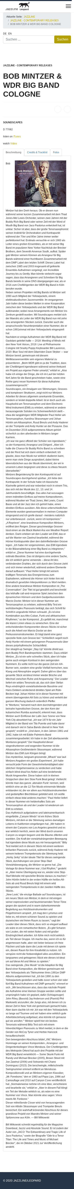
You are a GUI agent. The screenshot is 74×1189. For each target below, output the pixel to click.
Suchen (62, 39)
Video (13, 143)
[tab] (13, 152)
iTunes (17, 136)
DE (5, 33)
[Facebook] (57, 109)
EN (10, 33)
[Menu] (68, 6)
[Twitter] (67, 109)
